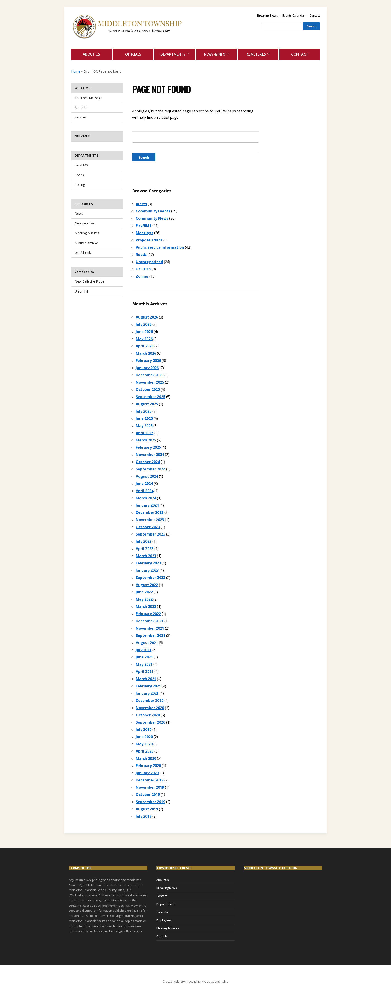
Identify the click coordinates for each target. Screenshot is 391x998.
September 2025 (150, 396)
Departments (172, 54)
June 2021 (144, 657)
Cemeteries (256, 54)
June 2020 (144, 736)
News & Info (215, 54)
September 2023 (150, 534)
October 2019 (148, 794)
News (79, 213)
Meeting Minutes (87, 233)
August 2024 (147, 476)
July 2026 (143, 324)
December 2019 (149, 780)
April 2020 (144, 751)
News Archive (85, 223)
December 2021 (149, 620)
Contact (315, 15)
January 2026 (147, 367)
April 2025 (144, 432)
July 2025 (143, 411)
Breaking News (267, 15)
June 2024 (144, 483)
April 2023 (144, 548)
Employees (164, 920)
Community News (152, 218)
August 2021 (147, 642)
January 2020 (147, 772)
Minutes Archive (86, 243)
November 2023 (150, 519)
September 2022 (150, 577)
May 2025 (144, 425)
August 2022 (147, 584)
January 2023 (147, 570)
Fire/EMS (81, 165)
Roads (79, 175)
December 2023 (149, 512)
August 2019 (147, 809)
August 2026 (147, 317)
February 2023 (148, 563)
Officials (133, 54)
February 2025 (148, 447)
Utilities (143, 269)
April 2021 (144, 671)
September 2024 (150, 469)
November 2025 (150, 382)
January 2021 (147, 693)
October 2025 (148, 389)
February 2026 (148, 360)
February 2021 (148, 686)
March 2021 (146, 678)
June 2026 (144, 331)
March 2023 (146, 555)
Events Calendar (293, 15)
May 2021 (144, 664)
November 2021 (150, 628)
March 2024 (146, 497)
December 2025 (149, 375)
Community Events (153, 211)
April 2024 (144, 490)
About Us (91, 54)
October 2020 (148, 715)
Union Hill (81, 291)
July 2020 (143, 729)
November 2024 (150, 454)
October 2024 (148, 461)
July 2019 (143, 816)
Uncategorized (149, 261)
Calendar (162, 912)
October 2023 (148, 526)
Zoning (80, 184)
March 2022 (146, 606)
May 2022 (144, 599)
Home (75, 71)
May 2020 (144, 743)
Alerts (141, 203)
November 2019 (150, 787)
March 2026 (146, 353)
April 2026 (144, 346)
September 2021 (150, 635)
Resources (84, 204)
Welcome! (83, 88)
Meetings (144, 232)
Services (81, 117)
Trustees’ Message (88, 98)
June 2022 (144, 592)
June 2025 (144, 418)
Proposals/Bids (149, 240)
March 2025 (146, 440)
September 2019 (150, 801)
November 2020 (150, 707)
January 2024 (147, 505)
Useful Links (83, 252)
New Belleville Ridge (89, 281)
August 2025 (147, 403)
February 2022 (148, 613)
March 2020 (146, 758)
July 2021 (143, 649)
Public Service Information (160, 247)
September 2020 (150, 722)
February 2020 (148, 765)
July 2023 (143, 541)
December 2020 (149, 700)
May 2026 (144, 338)
